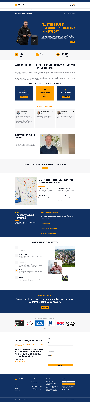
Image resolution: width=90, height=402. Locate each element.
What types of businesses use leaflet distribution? (49, 228)
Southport (16, 385)
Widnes (16, 391)
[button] (57, 143)
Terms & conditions (72, 399)
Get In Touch (45, 307)
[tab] (57, 212)
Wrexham (16, 388)
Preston (16, 386)
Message (49, 355)
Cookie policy (66, 399)
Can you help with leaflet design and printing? (49, 233)
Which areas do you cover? (46, 223)
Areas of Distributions (51, 351)
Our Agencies (45, 167)
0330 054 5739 (71, 6)
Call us (33, 381)
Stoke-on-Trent (17, 390)
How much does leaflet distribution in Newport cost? (50, 212)
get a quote (72, 41)
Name (49, 338)
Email (49, 342)
